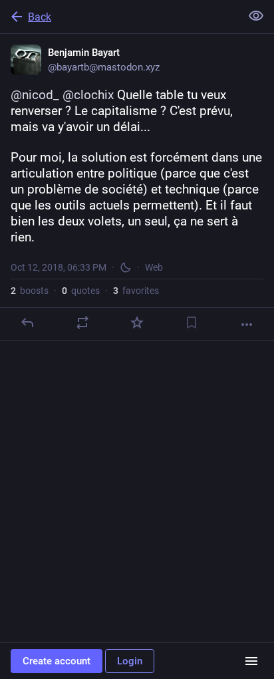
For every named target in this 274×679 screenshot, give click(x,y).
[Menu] (251, 661)
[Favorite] (137, 323)
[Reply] (27, 323)
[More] (247, 325)
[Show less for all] (256, 16)
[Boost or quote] (82, 323)
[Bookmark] (192, 323)
